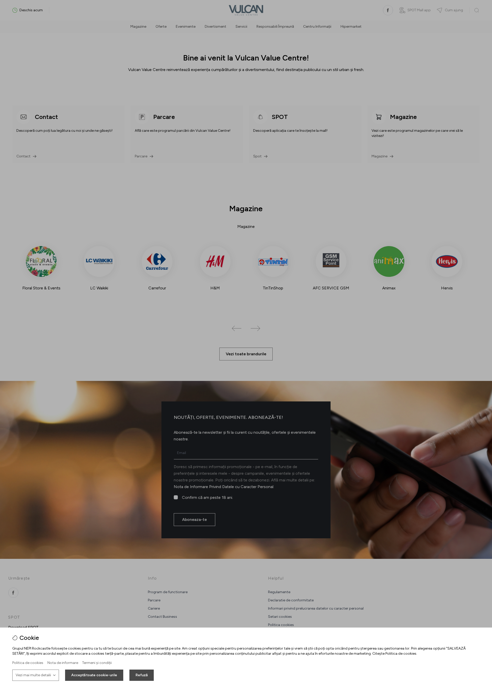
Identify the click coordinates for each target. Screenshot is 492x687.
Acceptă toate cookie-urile (94, 675)
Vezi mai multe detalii (33, 675)
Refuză (142, 675)
